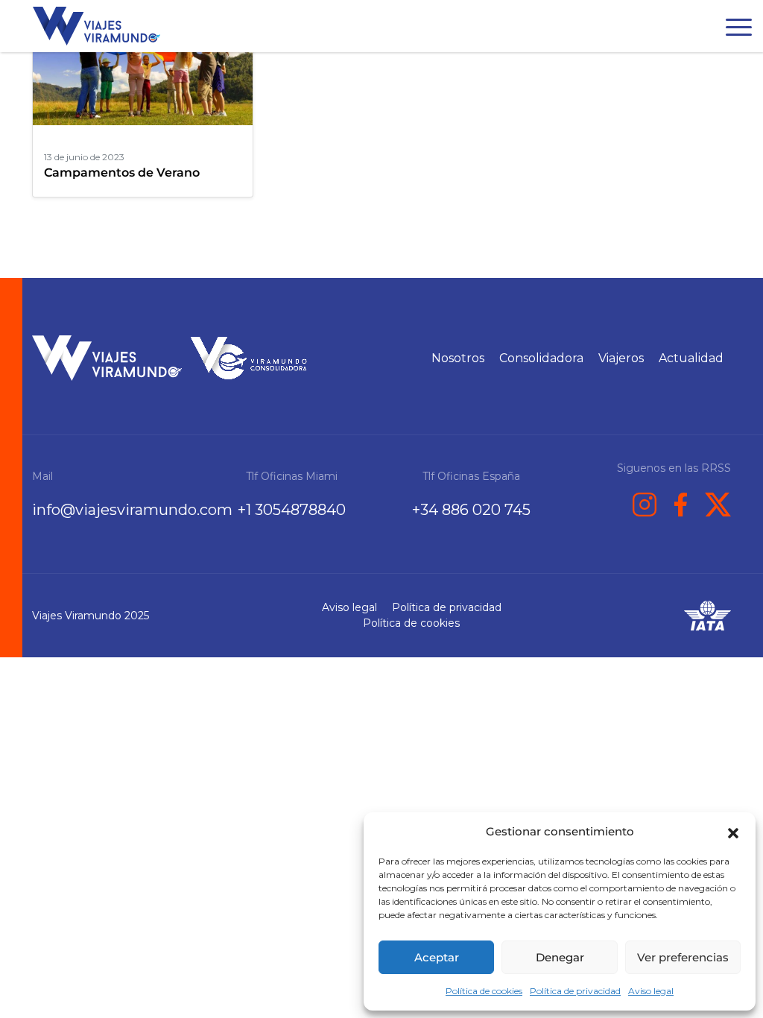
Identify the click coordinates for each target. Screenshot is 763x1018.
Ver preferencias (683, 957)
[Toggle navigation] (739, 30)
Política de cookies (484, 990)
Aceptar (436, 957)
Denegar (560, 957)
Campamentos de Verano (122, 172)
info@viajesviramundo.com (132, 510)
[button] (733, 831)
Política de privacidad (575, 990)
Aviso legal (651, 990)
